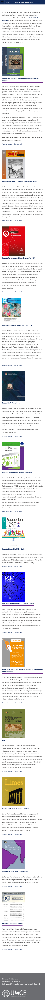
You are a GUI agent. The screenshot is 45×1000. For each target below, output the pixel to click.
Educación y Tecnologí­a (11, 403)
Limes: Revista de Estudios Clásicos (15, 808)
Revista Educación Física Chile (13, 549)
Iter (3, 740)
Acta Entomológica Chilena (12, 923)
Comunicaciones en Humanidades (15, 871)
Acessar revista (7, 144)
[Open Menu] (2, 2)
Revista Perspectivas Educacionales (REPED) (18, 258)
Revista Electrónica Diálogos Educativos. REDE (19, 181)
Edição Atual (18, 144)
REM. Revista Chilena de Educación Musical (18, 604)
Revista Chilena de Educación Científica (17, 325)
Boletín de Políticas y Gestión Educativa (17, 472)
